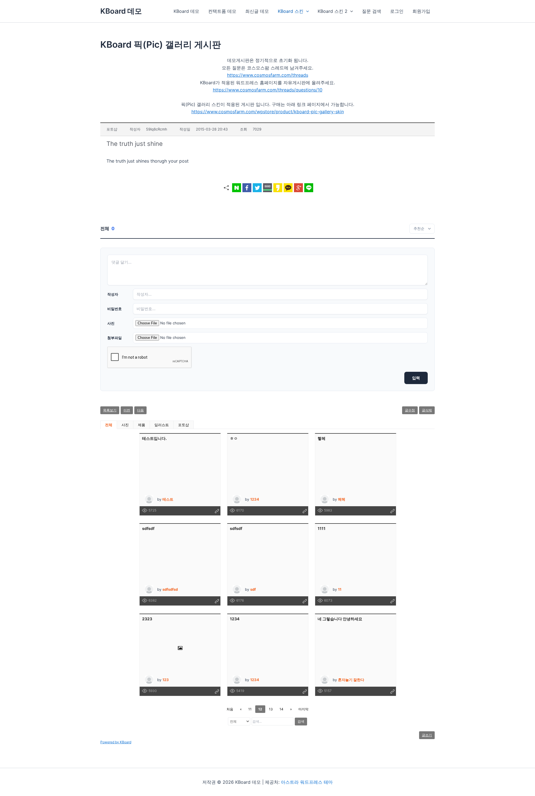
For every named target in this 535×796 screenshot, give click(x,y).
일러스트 (161, 425)
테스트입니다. (154, 438)
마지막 (303, 709)
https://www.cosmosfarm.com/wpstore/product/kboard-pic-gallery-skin (267, 111)
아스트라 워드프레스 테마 (307, 782)
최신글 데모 (257, 11)
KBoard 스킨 (290, 11)
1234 (234, 618)
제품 (141, 425)
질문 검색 (371, 11)
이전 (126, 410)
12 (260, 709)
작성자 (112, 294)
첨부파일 (114, 338)
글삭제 (427, 410)
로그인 (396, 11)
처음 (230, 709)
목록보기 (109, 410)
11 (250, 709)
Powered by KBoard (115, 742)
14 (281, 709)
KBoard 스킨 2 (332, 11)
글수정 (410, 410)
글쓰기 (427, 735)
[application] (306, 11)
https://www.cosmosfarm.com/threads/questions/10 (267, 90)
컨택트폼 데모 (222, 11)
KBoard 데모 (121, 11)
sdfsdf (148, 528)
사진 (111, 323)
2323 (147, 618)
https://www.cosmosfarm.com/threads (267, 75)
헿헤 (321, 438)
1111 (321, 528)
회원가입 (421, 11)
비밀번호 (114, 309)
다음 (140, 410)
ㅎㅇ (234, 438)
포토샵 (183, 425)
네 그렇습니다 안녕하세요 (340, 618)
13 (271, 709)
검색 (301, 721)
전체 (108, 425)
